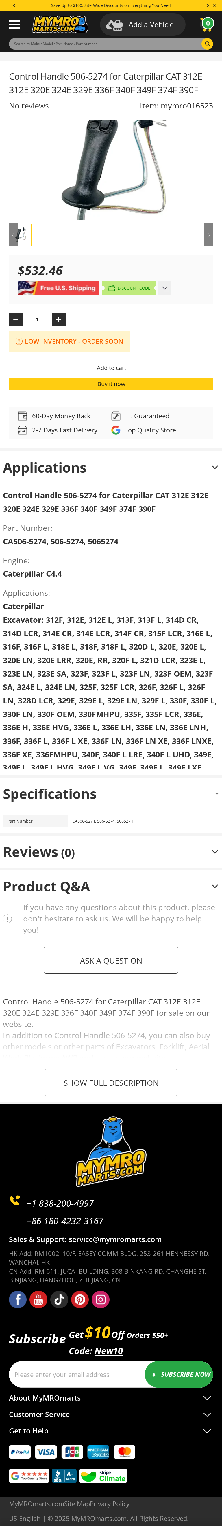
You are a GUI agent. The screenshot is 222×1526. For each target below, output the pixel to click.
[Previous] (14, 5)
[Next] (207, 5)
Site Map (77, 1503)
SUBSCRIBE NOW (185, 1374)
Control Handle (82, 1035)
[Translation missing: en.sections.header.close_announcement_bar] (215, 5)
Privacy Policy (110, 1503)
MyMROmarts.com (36, 1503)
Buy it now (111, 384)
